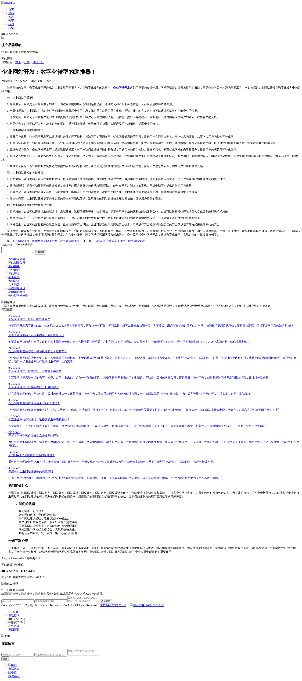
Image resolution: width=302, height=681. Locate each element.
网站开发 (38, 62)
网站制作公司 (16, 262)
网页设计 (14, 277)
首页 (11, 9)
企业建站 (14, 269)
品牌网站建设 (16, 292)
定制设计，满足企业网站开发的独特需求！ (121, 241)
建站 (11, 13)
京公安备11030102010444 (148, 605)
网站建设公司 (16, 258)
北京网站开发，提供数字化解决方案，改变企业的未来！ (47, 241)
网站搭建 (14, 266)
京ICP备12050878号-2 (113, 605)
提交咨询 (105, 601)
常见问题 (14, 284)
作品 (11, 16)
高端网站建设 (16, 288)
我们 (11, 24)
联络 (11, 27)
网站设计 (14, 281)
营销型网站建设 (18, 295)
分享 (11, 20)
